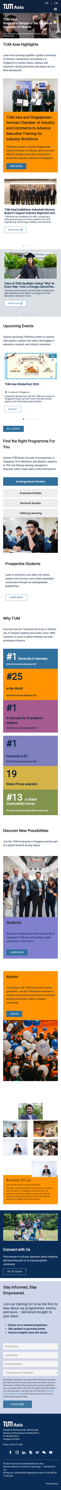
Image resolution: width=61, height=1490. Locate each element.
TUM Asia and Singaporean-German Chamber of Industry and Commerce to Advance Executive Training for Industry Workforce (30, 128)
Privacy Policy (52, 1483)
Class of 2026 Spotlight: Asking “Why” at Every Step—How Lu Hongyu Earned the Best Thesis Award (29, 285)
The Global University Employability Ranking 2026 (27, 811)
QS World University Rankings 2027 (21, 664)
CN (56, 3)
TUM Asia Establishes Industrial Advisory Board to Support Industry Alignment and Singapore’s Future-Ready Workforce (29, 211)
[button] (55, 9)
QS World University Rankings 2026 (21, 728)
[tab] (30, 481)
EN (46, 3)
